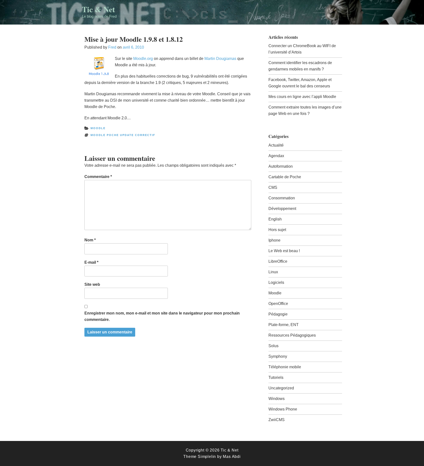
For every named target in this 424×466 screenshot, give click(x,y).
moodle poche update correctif (123, 135)
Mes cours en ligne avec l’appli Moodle (302, 97)
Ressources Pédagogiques (292, 335)
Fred (112, 47)
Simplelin (207, 456)
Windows (276, 399)
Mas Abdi (231, 456)
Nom (90, 240)
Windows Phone (282, 409)
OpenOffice (278, 304)
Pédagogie (278, 314)
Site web (92, 284)
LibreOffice (277, 261)
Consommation (281, 198)
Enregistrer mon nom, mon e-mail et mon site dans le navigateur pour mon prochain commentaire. (162, 316)
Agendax (276, 156)
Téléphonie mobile (284, 367)
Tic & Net (98, 9)
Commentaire (98, 177)
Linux (273, 272)
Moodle (98, 128)
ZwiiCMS (276, 420)
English (275, 219)
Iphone (274, 240)
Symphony (277, 356)
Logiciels (276, 282)
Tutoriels (275, 377)
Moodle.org (143, 58)
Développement (282, 208)
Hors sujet (277, 230)
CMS (272, 187)
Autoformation (280, 166)
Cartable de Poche (284, 177)
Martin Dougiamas (220, 58)
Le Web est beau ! (284, 251)
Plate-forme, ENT (283, 325)
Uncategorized (281, 388)
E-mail (91, 262)
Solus (273, 346)
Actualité (276, 145)
